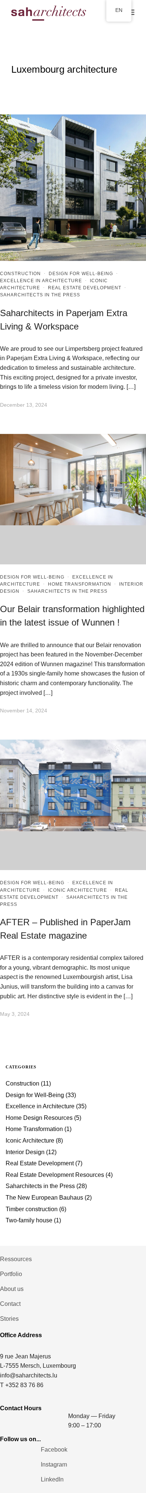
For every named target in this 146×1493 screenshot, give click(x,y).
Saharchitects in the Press (40, 294)
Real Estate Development (84, 287)
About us (12, 1289)
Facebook (54, 1449)
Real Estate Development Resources (55, 1175)
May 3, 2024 (15, 1014)
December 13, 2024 (23, 405)
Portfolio (11, 1274)
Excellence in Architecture (41, 280)
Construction (20, 273)
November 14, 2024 (23, 711)
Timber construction (32, 1209)
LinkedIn (52, 1479)
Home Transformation (79, 584)
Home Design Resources (39, 1118)
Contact (10, 1304)
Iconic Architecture (77, 890)
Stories (9, 1319)
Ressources (16, 1259)
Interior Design (25, 1152)
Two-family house (29, 1220)
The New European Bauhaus (44, 1197)
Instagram (54, 1464)
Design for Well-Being (81, 273)
